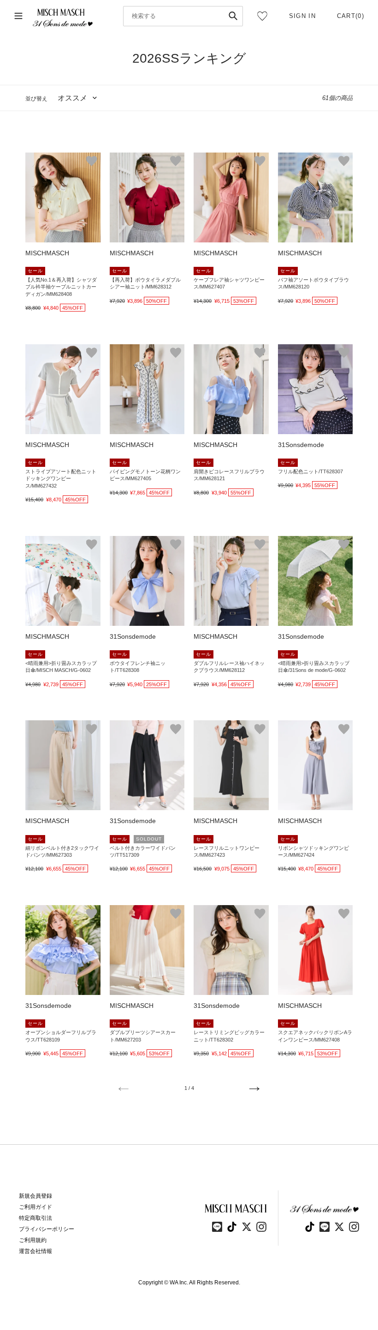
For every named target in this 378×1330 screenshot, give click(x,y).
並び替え (36, 98)
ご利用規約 (33, 1240)
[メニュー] (18, 16)
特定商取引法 (35, 1218)
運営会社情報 (35, 1251)
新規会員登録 (35, 1196)
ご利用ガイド (35, 1207)
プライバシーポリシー (46, 1229)
